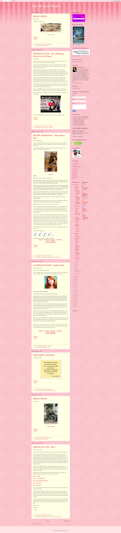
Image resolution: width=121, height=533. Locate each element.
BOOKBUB (52, 241)
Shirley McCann (75, 176)
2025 (75, 276)
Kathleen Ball (38, 257)
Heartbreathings (43, 516)
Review (45, 257)
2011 (75, 303)
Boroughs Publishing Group (77, 61)
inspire (43, 390)
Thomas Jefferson (48, 390)
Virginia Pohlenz (75, 170)
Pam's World (84, 187)
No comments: (49, 44)
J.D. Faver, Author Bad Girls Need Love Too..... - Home (85, 217)
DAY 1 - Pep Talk (36, 476)
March (76, 269)
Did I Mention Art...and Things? (85, 197)
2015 (75, 295)
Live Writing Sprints (41, 478)
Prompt (47, 45)
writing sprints (58, 516)
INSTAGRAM (52, 239)
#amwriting (38, 127)
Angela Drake (81, 67)
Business (41, 127)
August (76, 186)
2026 (75, 184)
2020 (75, 285)
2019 (75, 287)
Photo (41, 45)
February (76, 271)
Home (47, 521)
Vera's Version (74, 168)
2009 (75, 306)
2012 (75, 301)
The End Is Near (85, 210)
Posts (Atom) (38, 523)
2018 (75, 289)
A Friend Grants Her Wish (85, 203)
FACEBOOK (46, 239)
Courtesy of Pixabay (50, 34)
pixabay (44, 45)
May (76, 265)
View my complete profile (77, 82)
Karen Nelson (74, 173)
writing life (51, 127)
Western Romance (50, 257)
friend (41, 390)
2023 (75, 279)
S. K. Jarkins (74, 165)
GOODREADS (59, 239)
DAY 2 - (34, 478)
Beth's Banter (74, 175)
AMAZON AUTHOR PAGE (51, 242)
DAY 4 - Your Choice (37, 483)
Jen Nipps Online (84, 209)
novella (42, 257)
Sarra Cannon (46, 127)
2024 (75, 278)
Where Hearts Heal (57, 257)
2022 (75, 281)
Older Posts (67, 521)
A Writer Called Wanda (76, 166)
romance (48, 347)
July (76, 262)
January (76, 273)
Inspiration (38, 45)
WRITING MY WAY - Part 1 (44, 447)
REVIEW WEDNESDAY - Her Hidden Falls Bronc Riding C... (77, 248)
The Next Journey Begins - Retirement (85, 194)
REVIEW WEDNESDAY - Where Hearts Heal (77, 198)
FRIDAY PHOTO (40, 16)
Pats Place (74, 178)
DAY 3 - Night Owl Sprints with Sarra (40, 480)
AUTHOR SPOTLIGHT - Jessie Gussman (77, 226)
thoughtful (53, 390)
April (76, 267)
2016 (75, 293)
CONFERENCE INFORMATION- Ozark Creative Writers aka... (77, 240)
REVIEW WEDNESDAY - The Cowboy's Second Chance (77, 220)
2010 (75, 304)
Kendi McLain (85, 202)
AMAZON (51, 174)
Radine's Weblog (75, 171)
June (76, 263)
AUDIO (47, 241)
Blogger (66, 530)
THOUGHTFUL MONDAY (44, 355)
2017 (75, 291)
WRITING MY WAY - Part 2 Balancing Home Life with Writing (48, 54)
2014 (75, 297)
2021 (75, 283)
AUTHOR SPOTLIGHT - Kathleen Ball (48, 265)
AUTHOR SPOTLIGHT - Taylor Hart (77, 254)
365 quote (37, 390)
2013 (75, 299)
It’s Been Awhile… (85, 188)
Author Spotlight (39, 347)
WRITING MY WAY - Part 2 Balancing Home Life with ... (77, 192)
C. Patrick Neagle (75, 163)
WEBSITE (41, 239)
